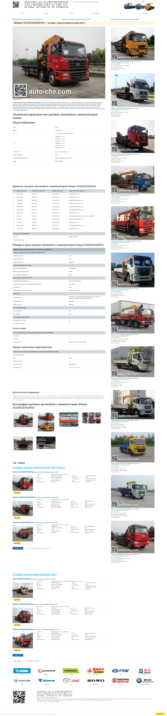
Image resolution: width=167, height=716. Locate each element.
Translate (37, 661)
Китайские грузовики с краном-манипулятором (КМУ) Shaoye (27, 19)
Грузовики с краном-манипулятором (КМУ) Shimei (120, 510)
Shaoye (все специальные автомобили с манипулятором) (76, 19)
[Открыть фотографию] (59, 62)
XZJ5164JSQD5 (125, 420)
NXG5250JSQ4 (125, 194)
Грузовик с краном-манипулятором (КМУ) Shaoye (39, 467)
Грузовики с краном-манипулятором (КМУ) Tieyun (120, 289)
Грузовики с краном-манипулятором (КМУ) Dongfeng (120, 242)
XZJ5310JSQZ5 (125, 334)
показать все (18, 548)
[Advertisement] (27, 174)
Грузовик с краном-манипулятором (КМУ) (64, 133)
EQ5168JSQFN (125, 463)
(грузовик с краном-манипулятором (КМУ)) (35, 472)
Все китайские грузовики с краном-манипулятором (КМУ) (125, 19)
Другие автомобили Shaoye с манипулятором (38, 548)
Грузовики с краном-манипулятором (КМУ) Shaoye (120, 62)
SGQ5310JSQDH (125, 154)
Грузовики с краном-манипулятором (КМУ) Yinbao (120, 379)
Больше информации (52, 714)
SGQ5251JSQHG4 (125, 61)
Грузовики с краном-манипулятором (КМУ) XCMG (120, 421)
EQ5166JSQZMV (126, 240)
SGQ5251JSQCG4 (126, 554)
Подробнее (17, 492)
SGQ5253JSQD (125, 108)
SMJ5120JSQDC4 (125, 508)
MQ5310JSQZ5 (125, 288)
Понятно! (160, 714)
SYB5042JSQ (124, 378)
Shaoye (56, 127)
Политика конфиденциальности (54, 701)
